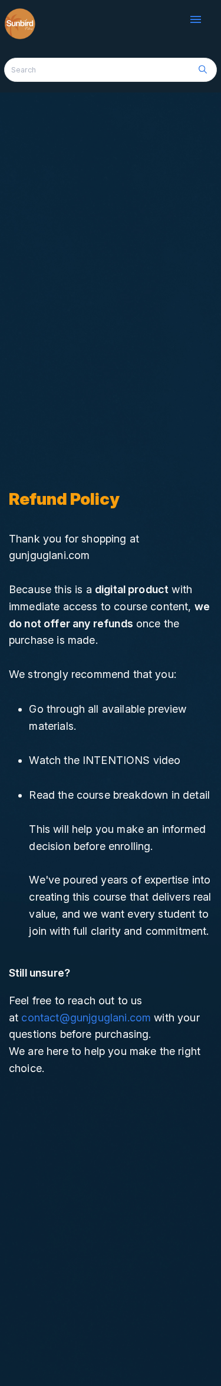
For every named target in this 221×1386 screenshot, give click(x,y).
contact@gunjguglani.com (86, 1017)
